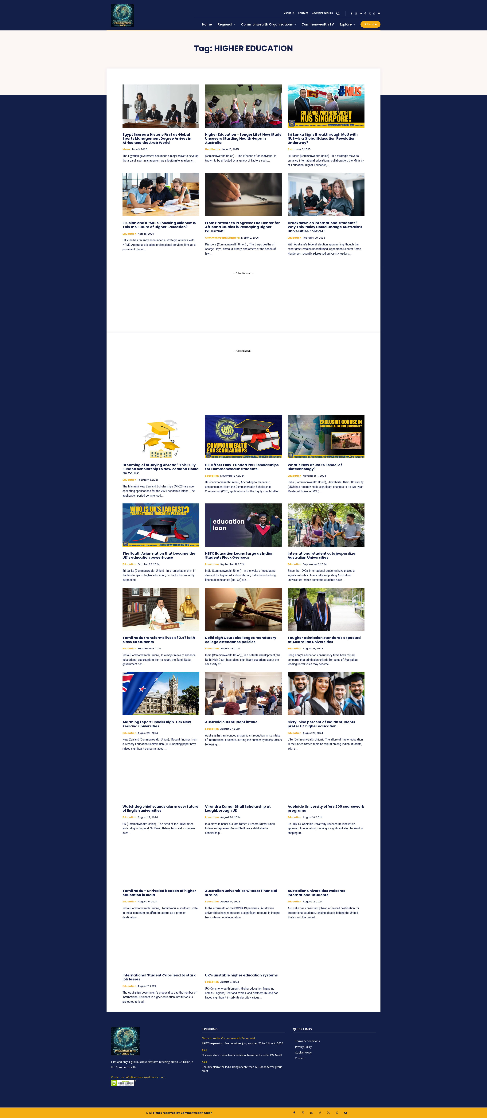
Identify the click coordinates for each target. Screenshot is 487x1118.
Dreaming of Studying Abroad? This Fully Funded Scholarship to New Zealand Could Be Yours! (161, 469)
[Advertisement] (243, 298)
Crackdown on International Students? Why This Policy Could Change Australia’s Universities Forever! (325, 227)
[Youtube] (379, 13)
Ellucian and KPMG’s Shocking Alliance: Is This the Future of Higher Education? (159, 225)
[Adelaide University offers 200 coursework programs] (326, 778)
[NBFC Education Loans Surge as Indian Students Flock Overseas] (243, 524)
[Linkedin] (360, 13)
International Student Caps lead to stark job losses (159, 977)
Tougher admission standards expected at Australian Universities (324, 639)
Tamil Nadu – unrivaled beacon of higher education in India (159, 892)
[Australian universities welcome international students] (326, 862)
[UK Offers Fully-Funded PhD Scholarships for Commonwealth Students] (243, 436)
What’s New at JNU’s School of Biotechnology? (315, 467)
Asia (290, 149)
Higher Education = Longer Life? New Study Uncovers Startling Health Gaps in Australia (243, 138)
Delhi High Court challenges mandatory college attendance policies (240, 639)
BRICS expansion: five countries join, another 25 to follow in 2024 (242, 1043)
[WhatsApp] (374, 13)
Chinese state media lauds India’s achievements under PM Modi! (242, 1055)
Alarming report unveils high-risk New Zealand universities (157, 724)
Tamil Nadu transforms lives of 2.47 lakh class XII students (159, 639)
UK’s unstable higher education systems (241, 975)
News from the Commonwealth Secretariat (228, 1038)
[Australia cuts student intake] (243, 693)
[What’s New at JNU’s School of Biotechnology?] (326, 436)
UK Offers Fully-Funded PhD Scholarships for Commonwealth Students (242, 467)
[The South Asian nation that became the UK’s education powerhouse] (161, 524)
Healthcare (212, 149)
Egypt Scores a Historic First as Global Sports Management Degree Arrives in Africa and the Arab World (157, 138)
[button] (337, 13)
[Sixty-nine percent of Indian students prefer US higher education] (326, 693)
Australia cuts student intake (231, 722)
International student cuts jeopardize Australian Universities (321, 555)
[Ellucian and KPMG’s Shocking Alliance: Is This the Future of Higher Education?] (161, 194)
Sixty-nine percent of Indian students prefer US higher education (321, 724)
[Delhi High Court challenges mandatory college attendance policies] (243, 609)
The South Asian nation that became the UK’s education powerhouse (159, 555)
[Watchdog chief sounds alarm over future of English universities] (161, 778)
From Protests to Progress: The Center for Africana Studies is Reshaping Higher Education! (242, 227)
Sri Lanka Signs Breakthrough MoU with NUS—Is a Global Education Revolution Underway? (323, 138)
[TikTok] (365, 13)
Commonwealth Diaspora (222, 237)
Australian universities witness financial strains (241, 892)
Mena (126, 149)
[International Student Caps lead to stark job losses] (161, 946)
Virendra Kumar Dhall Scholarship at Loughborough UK (238, 808)
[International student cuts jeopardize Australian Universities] (326, 524)
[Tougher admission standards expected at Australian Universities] (326, 609)
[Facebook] (351, 13)
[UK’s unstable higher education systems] (243, 946)
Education (129, 233)
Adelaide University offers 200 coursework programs (326, 808)
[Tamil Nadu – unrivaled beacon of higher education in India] (161, 862)
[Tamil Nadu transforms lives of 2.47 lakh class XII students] (161, 609)
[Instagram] (356, 13)
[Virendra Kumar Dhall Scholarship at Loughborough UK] (243, 778)
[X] (370, 13)
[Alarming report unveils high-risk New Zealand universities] (161, 693)
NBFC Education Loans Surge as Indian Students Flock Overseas (239, 555)
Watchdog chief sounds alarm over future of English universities (160, 808)
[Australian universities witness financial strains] (243, 862)
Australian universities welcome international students (316, 892)
